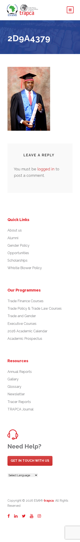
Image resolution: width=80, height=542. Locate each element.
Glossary (14, 387)
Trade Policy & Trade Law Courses (34, 308)
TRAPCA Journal (20, 409)
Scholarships (17, 260)
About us (14, 230)
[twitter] (24, 516)
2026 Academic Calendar (27, 331)
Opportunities (18, 253)
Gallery (13, 379)
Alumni (12, 238)
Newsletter (16, 394)
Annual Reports (19, 372)
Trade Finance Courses (25, 301)
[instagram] (39, 516)
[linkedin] (15, 516)
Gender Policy (18, 245)
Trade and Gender (21, 316)
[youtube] (31, 516)
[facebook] (8, 516)
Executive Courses (21, 324)
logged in (45, 169)
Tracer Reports (19, 402)
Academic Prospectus (24, 339)
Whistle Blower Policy (24, 268)
